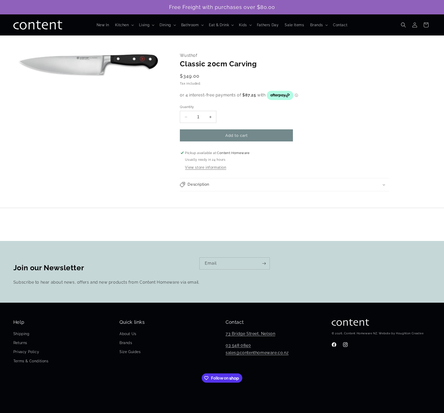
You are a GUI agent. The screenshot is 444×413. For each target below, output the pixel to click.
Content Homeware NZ (360, 333)
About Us (127, 334)
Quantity (187, 107)
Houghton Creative (409, 333)
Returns (20, 343)
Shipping (21, 334)
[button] (124, 25)
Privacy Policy (26, 352)
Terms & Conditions (31, 361)
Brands (125, 343)
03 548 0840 (238, 345)
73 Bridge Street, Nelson (250, 333)
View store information (205, 167)
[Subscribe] (264, 263)
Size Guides (130, 352)
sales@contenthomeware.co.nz (257, 352)
